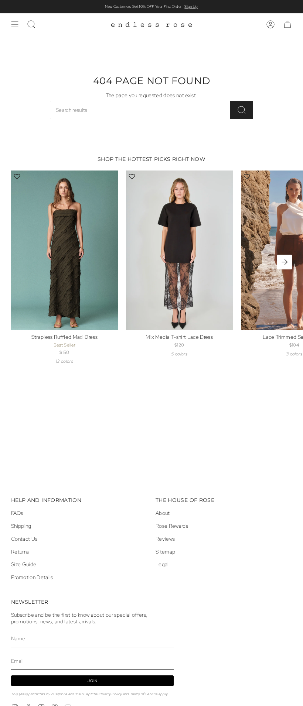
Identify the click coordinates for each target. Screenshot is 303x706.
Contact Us (24, 538)
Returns (20, 551)
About (163, 513)
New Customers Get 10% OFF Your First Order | (151, 6)
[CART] (287, 24)
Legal (162, 564)
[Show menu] (14, 24)
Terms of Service (143, 694)
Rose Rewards (172, 526)
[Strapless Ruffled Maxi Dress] (64, 250)
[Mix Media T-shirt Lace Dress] (179, 250)
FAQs (17, 513)
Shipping (21, 526)
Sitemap (165, 551)
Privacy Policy (110, 694)
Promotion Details (32, 577)
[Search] (241, 110)
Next (284, 262)
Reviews (165, 538)
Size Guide (23, 564)
